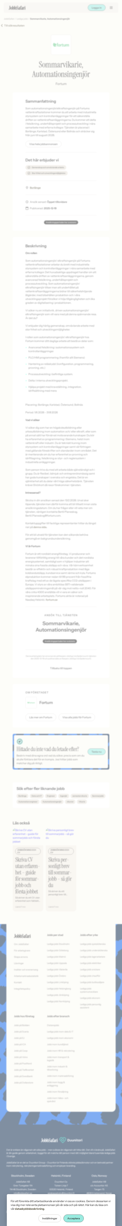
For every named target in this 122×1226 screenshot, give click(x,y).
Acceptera (73, 1218)
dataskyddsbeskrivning (29, 1208)
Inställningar (49, 1218)
